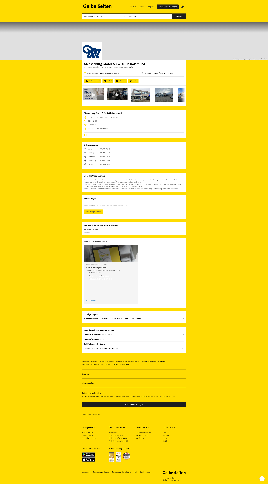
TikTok (165, 441)
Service (141, 7)
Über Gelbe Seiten (117, 427)
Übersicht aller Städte (89, 438)
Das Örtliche (140, 438)
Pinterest (166, 438)
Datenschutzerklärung (101, 472)
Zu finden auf (169, 427)
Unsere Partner (142, 427)
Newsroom (113, 432)
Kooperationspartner (143, 432)
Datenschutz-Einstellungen (121, 472)
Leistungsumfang (88, 383)
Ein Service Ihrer (171, 479)
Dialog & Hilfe (88, 427)
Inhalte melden (145, 472)
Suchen (133, 7)
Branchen (85, 374)
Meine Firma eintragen (167, 7)
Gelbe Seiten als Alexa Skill (118, 441)
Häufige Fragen (87, 435)
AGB (135, 472)
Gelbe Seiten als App (116, 435)
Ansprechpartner (88, 432)
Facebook (166, 435)
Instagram (166, 432)
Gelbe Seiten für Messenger (118, 438)
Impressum (86, 472)
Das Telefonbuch (142, 435)
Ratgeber (150, 7)
